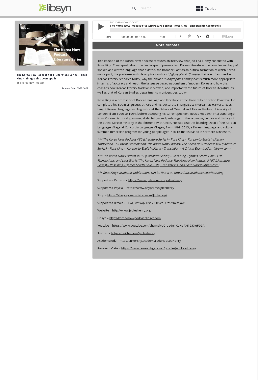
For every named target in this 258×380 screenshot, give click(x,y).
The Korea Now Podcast (30, 82)
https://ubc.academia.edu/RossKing (198, 173)
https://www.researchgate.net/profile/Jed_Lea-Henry (158, 248)
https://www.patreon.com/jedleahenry (155, 180)
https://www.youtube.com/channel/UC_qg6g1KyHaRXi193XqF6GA (158, 225)
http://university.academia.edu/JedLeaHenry (150, 240)
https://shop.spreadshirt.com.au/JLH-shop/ (137, 195)
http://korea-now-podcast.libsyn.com (135, 218)
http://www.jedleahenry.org (131, 210)
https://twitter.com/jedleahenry (133, 233)
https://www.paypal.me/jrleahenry (150, 188)
